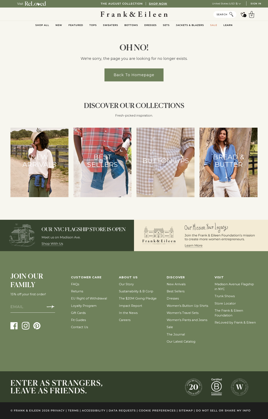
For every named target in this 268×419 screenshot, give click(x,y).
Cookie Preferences (158, 410)
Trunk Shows (225, 296)
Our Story (126, 284)
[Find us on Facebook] (14, 325)
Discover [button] (176, 277)
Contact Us (79, 327)
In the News (128, 313)
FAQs (75, 284)
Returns (77, 291)
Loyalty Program (84, 306)
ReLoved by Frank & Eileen (235, 322)
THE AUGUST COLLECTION (134, 3)
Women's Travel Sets (182, 313)
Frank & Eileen (27, 410)
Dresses (173, 298)
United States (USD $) (225, 3)
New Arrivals (176, 284)
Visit (20, 4)
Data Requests (123, 410)
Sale (170, 327)
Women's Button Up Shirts (187, 306)
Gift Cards (78, 313)
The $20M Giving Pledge (138, 298)
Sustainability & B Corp (136, 291)
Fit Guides (78, 320)
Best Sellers (175, 291)
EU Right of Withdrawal (89, 298)
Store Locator (225, 303)
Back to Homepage (134, 75)
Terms (74, 410)
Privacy (59, 410)
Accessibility (95, 410)
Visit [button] (219, 277)
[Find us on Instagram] (25, 325)
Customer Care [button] (86, 277)
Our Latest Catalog (181, 341)
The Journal (176, 334)
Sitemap (187, 410)
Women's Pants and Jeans (187, 320)
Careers (124, 320)
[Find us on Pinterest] (37, 325)
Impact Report (130, 306)
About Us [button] (128, 277)
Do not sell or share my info (223, 410)
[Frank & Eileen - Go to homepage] (134, 14)
